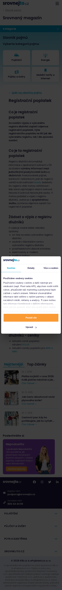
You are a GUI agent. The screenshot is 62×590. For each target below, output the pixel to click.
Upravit (29, 327)
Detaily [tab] (31, 268)
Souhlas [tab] (11, 268)
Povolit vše (31, 317)
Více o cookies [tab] (51, 268)
